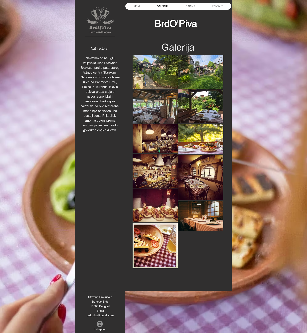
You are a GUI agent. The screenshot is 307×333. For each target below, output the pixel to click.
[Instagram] (100, 324)
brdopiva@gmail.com (100, 315)
